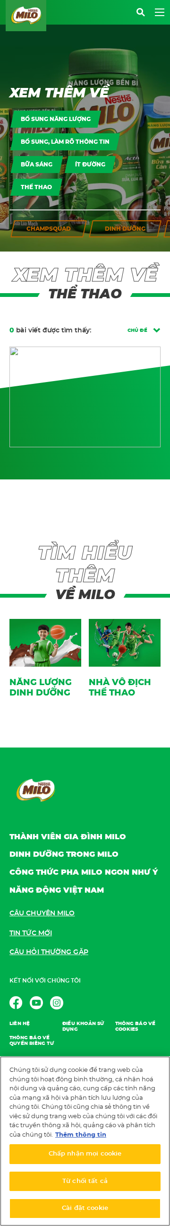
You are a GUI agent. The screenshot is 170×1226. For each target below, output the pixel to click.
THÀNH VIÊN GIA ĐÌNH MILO (67, 837)
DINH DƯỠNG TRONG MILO (64, 854)
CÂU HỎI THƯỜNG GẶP (48, 952)
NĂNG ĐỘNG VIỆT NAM (56, 890)
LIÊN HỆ (19, 1023)
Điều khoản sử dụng (83, 1026)
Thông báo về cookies (135, 1026)
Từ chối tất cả (85, 1181)
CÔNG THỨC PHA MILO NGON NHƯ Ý (83, 872)
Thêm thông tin (80, 1135)
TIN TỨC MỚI (30, 933)
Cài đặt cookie (85, 1208)
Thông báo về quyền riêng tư (31, 1040)
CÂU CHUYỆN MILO (42, 913)
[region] (85, 1141)
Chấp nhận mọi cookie (85, 1154)
